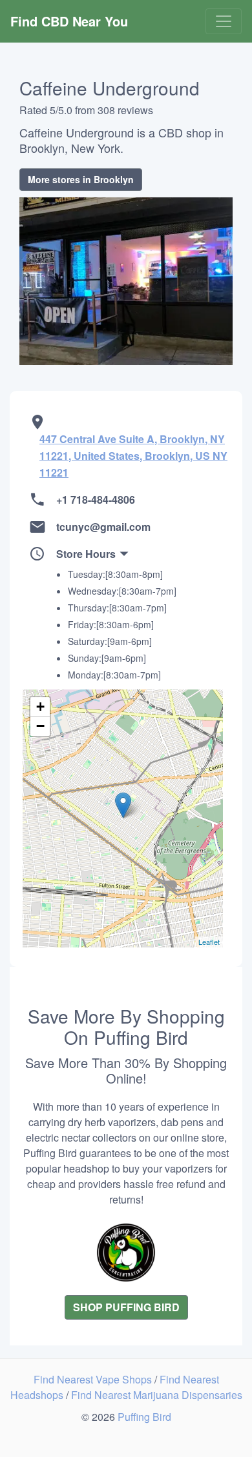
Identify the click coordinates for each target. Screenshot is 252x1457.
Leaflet (209, 942)
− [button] (40, 726)
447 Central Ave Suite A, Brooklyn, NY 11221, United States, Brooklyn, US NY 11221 (133, 455)
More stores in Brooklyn (81, 179)
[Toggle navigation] (223, 21)
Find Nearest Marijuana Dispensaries (156, 1394)
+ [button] (40, 707)
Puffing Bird (144, 1416)
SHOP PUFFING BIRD (126, 1307)
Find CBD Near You (69, 21)
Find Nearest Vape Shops (94, 1379)
